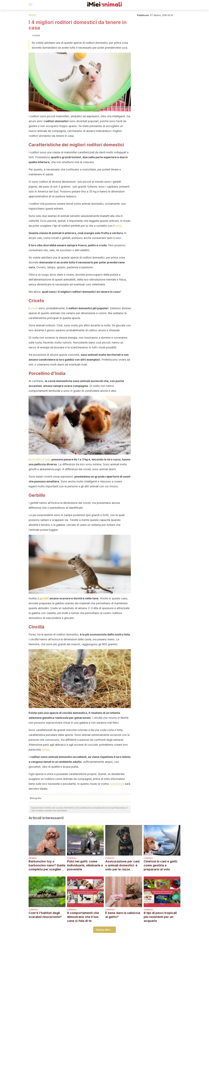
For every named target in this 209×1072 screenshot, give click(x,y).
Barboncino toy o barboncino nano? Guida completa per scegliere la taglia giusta (47, 865)
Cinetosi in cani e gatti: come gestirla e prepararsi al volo (161, 865)
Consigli (72, 858)
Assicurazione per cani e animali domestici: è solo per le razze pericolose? (122, 865)
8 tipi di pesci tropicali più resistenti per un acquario (160, 917)
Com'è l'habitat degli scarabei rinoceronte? (45, 915)
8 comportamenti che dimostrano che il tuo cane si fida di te (83, 917)
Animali (32, 15)
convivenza (117, 783)
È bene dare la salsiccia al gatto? (122, 915)
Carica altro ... (104, 929)
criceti (34, 308)
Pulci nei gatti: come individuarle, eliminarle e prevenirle (85, 865)
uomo (118, 225)
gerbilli (44, 598)
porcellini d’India (40, 459)
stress (45, 749)
